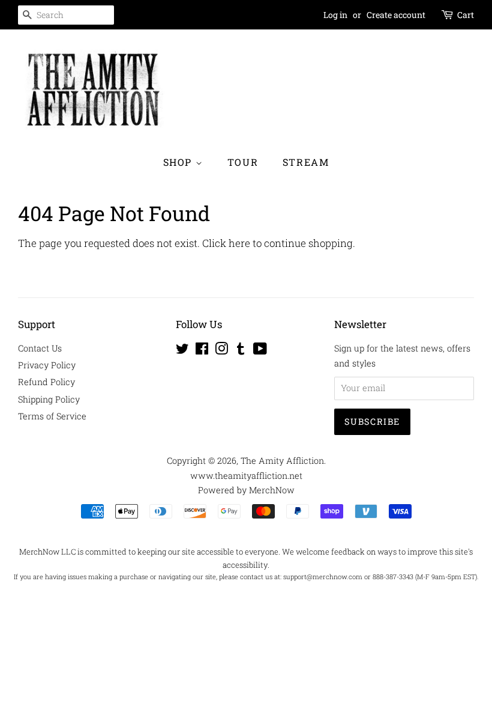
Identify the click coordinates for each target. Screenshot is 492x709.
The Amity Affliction (282, 460)
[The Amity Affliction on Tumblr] (240, 350)
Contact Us (40, 348)
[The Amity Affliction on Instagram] (221, 350)
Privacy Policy (47, 365)
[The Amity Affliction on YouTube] (260, 350)
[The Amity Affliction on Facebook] (202, 350)
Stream (306, 162)
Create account (396, 14)
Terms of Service (52, 416)
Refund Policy (46, 382)
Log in (335, 14)
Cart (465, 14)
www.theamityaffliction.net (246, 475)
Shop (179, 162)
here (239, 243)
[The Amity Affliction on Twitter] (182, 350)
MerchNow (272, 490)
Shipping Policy (49, 399)
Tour (242, 162)
